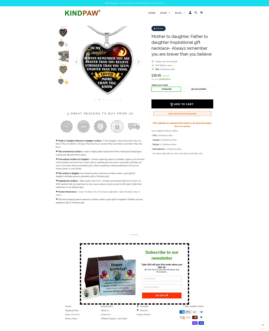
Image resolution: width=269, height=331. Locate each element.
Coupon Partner (144, 314)
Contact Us (105, 314)
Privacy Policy (71, 318)
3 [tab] (103, 99)
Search (68, 306)
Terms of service (72, 314)
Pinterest (143, 310)
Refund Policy (107, 306)
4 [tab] (107, 99)
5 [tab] (112, 99)
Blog (179, 13)
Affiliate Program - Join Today (114, 318)
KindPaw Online (197, 306)
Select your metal (159, 85)
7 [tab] (120, 99)
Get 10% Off (162, 295)
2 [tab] (99, 99)
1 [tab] (95, 99)
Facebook (143, 306)
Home (152, 13)
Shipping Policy (72, 310)
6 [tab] (116, 99)
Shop (164, 13)
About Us (105, 310)
